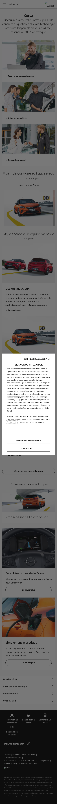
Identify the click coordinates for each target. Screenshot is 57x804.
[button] (38, 359)
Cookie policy (12, 422)
